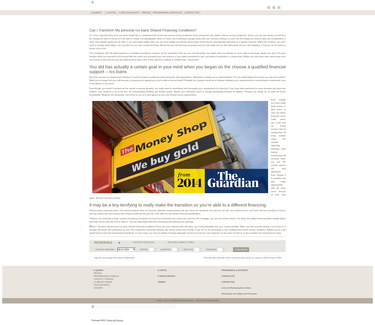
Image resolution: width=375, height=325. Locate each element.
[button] (155, 249)
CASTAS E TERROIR (103, 279)
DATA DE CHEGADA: (105, 249)
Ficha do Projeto (115, 320)
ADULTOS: (188, 249)
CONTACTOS (191, 12)
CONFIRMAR (241, 249)
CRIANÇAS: (211, 249)
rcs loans (231, 38)
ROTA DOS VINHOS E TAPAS (181, 242)
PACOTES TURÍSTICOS (143, 242)
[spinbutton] (151, 249)
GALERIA (98, 288)
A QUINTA (96, 12)
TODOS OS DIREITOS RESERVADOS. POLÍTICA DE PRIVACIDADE (191, 301)
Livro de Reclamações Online (236, 288)
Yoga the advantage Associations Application (114, 258)
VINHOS (145, 12)
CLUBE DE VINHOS (103, 282)
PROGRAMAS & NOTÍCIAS (167, 12)
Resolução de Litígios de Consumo (239, 294)
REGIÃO (98, 273)
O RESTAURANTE (129, 12)
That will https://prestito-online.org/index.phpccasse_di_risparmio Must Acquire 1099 (242, 258)
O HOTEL (111, 12)
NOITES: (144, 249)
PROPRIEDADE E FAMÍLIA (106, 276)
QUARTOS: (166, 249)
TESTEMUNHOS (101, 285)
